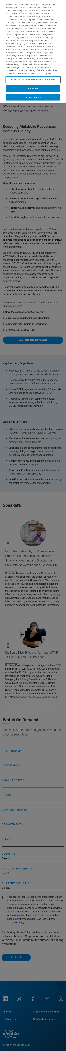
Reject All (33, 88)
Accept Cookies (33, 97)
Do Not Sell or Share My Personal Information (33, 79)
